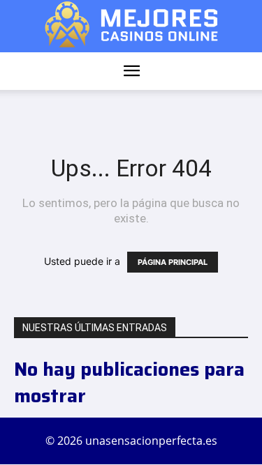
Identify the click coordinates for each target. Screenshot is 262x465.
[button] (132, 71)
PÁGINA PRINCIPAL (173, 262)
